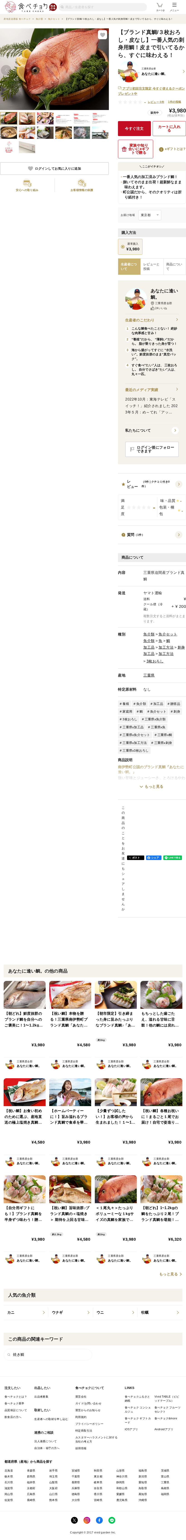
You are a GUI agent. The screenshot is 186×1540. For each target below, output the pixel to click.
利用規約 (81, 1417)
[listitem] (26, 1312)
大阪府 (53, 1488)
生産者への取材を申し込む (51, 1419)
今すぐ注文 (134, 128)
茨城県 (165, 1470)
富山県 (165, 1476)
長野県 (76, 1482)
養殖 (125, 704)
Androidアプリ (163, 1429)
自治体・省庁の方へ (47, 1448)
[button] (152, 500)
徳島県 (76, 1494)
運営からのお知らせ (88, 1410)
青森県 (31, 1470)
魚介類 (149, 634)
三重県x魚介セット (136, 735)
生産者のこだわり (139, 320)
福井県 (31, 1482)
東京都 (98, 1476)
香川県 (98, 1494)
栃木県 (9, 1476)
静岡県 (120, 1482)
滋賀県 (9, 1488)
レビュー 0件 (156, 102)
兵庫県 (76, 1488)
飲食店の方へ (13, 1417)
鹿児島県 (122, 1500)
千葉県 (76, 1476)
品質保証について (16, 1410)
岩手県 (53, 1470)
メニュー (174, 10)
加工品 (149, 647)
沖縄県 (143, 1500)
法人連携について (45, 1441)
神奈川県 (122, 1476)
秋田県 (98, 1470)
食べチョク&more (165, 1418)
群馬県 (31, 1476)
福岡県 (165, 1494)
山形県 (120, 1470)
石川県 (9, 1482)
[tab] (152, 267)
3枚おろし (155, 661)
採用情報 (81, 1448)
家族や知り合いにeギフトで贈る (138, 148)
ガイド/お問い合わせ (88, 1403)
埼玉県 (53, 1476)
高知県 (143, 1494)
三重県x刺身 (163, 743)
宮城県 (76, 1470)
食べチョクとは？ (16, 1396)
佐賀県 (9, 1500)
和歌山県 (122, 1488)
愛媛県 (120, 1494)
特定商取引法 (83, 1430)
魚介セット (168, 634)
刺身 (181, 647)
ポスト (136, 857)
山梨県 (53, 1482)
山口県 (53, 1494)
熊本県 (53, 1500)
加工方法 (166, 647)
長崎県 (31, 1500)
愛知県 (143, 1482)
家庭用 (127, 711)
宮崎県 (98, 1500)
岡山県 (9, 1494)
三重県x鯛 (164, 735)
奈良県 (98, 1488)
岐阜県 (98, 1482)
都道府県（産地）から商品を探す (29, 1461)
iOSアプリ (131, 1429)
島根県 (165, 1488)
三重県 (149, 675)
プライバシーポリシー (89, 1423)
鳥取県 (143, 1488)
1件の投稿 (174, 101)
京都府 (31, 1488)
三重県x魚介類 (155, 719)
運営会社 (81, 1396)
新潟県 (143, 1476)
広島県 (31, 1494)
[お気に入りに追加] (102, 34)
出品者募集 (41, 1396)
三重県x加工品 (133, 727)
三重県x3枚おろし (135, 750)
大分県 (76, 1500)
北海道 (9, 1470)
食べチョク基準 (14, 1403)
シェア (155, 857)
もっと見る (154, 786)
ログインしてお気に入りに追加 (58, 168)
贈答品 (175, 704)
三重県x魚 (158, 727)
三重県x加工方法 (134, 743)
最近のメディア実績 (141, 390)
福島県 (143, 1470)
